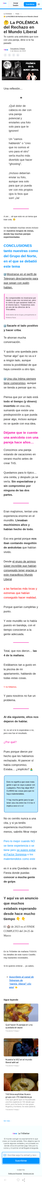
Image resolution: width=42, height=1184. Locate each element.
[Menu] (38, 4)
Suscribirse (30, 4)
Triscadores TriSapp (17, 49)
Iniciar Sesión (15, 4)
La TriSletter (8, 14)
